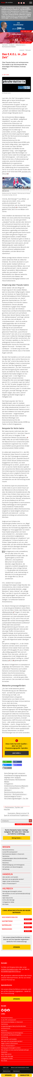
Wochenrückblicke (16, 918)
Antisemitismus (14, 788)
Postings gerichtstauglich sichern (12, 891)
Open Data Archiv (7, 898)
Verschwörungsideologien (13, 798)
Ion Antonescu (22, 437)
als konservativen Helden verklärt (13, 448)
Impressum (16, 1071)
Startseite (5, 45)
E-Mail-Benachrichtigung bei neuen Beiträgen (16, 911)
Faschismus (5, 856)
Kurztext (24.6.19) (8, 458)
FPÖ (22, 788)
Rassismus (5, 863)
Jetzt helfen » (17, 753)
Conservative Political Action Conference (16, 623)
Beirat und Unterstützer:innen (20, 1067)
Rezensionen (16, 930)
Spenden (16, 947)
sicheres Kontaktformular (9, 969)
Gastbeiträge (16, 922)
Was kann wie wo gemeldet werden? (13, 879)
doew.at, (5, 660)
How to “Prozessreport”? (9, 883)
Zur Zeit (25, 798)
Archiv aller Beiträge (8, 900)
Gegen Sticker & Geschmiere (10, 881)
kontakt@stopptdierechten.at (11, 971)
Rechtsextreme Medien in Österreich (13, 854)
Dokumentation (20, 45)
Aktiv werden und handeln (10, 877)
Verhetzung (5, 869)
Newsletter (5, 895)
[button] (7, 762)
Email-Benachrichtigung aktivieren (15, 775)
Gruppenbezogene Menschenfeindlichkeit (14, 858)
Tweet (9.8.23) (20, 294)
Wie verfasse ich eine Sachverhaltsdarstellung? (16, 893)
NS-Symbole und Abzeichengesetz (12, 867)
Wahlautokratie (8, 612)
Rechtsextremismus (19, 794)
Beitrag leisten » (16, 838)
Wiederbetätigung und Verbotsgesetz (13, 865)
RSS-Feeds (5, 904)
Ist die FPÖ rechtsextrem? (9, 852)
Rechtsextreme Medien (9, 47)
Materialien (16, 926)
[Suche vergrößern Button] (30, 820)
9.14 (10, 660)
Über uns (5, 1067)
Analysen (12, 45)
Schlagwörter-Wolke (8, 902)
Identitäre (7, 790)
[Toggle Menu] (30, 2)
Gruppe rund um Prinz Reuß (16, 206)
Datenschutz (6, 1071)
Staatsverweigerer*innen (12, 796)
